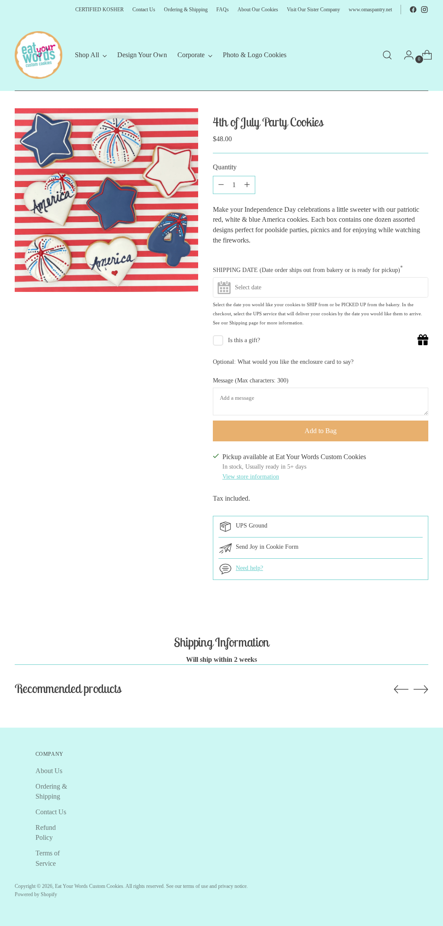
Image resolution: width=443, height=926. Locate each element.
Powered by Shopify (36, 894)
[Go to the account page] (405, 55)
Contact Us (50, 812)
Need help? (249, 568)
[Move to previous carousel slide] (401, 689)
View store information (250, 476)
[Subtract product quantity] (247, 185)
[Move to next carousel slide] (421, 689)
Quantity (225, 167)
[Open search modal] (387, 55)
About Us (48, 770)
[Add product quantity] (221, 185)
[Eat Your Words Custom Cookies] (38, 55)
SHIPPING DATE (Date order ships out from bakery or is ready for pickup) (308, 269)
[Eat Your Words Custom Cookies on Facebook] (413, 9)
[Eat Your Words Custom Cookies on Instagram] (424, 9)
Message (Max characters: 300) (251, 380)
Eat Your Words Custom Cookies (89, 886)
